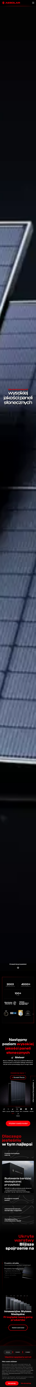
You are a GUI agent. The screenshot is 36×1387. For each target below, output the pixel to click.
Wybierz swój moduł (18, 1123)
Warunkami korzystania (14, 1373)
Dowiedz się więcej (17, 1073)
